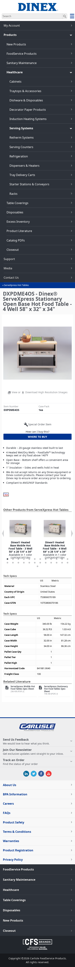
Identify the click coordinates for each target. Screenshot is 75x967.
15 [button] (18, 563)
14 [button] (13, 563)
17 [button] (29, 563)
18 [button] (35, 563)
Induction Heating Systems (28, 119)
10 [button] (56, 559)
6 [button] (35, 559)
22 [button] (56, 563)
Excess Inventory (18, 222)
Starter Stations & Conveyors (29, 184)
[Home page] (37, 9)
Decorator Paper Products (27, 110)
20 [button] (46, 563)
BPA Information (15, 794)
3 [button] (18, 559)
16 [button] (24, 563)
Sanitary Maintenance (22, 63)
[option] (20, 538)
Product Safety (13, 822)
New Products (16, 44)
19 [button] (40, 563)
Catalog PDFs (16, 240)
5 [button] (29, 559)
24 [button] (67, 563)
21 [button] (51, 563)
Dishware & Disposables (26, 100)
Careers (8, 804)
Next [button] (72, 533)
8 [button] (46, 559)
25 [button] (37, 566)
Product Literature (19, 231)
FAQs (6, 813)
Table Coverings (17, 203)
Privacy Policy (13, 860)
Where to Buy (37, 436)
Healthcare (15, 72)
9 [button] (51, 559)
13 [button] (7, 563)
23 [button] (62, 563)
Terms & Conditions (17, 832)
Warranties (11, 841)
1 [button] (7, 559)
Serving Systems (21, 128)
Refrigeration (18, 156)
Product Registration (18, 850)
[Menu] (72, 16)
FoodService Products (22, 54)
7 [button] (40, 559)
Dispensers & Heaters (24, 166)
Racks (13, 194)
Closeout (13, 250)
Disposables (15, 212)
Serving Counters (21, 147)
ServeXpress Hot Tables (16, 285)
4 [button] (24, 559)
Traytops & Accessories (25, 91)
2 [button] (13, 559)
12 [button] (67, 559)
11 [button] (62, 559)
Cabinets (15, 82)
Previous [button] (3, 533)
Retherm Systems (21, 138)
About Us (9, 785)
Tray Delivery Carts (22, 175)
